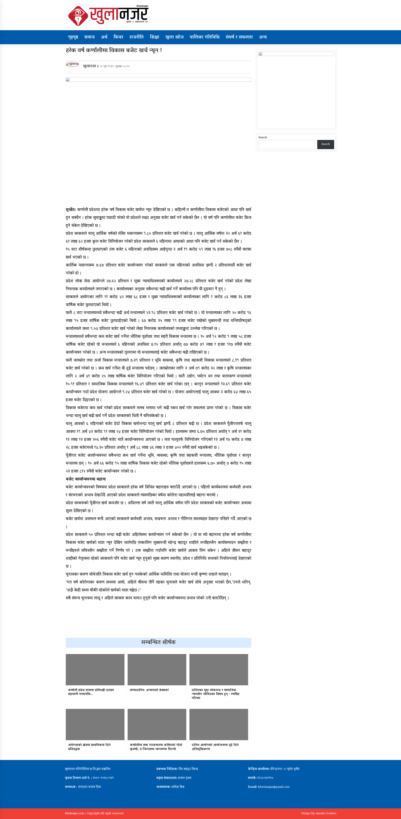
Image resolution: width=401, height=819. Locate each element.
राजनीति (136, 37)
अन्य (263, 37)
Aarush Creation (326, 813)
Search (263, 138)
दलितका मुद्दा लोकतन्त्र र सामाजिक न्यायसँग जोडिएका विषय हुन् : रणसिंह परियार (215, 694)
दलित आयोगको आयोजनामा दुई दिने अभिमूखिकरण (215, 747)
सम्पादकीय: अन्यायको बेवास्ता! (149, 690)
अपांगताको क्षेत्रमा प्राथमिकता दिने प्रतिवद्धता (89, 747)
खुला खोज (174, 37)
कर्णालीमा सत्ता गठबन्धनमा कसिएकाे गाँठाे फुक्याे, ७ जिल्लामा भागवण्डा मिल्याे (156, 747)
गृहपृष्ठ (73, 37)
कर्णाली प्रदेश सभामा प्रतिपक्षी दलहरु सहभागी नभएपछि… (91, 692)
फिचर (118, 37)
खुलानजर (89, 66)
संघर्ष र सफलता (239, 37)
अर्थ (104, 37)
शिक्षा (154, 37)
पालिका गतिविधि (205, 37)
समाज (89, 37)
